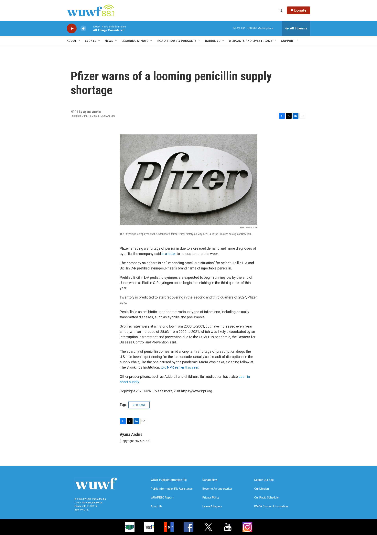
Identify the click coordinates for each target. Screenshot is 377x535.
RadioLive (213, 40)
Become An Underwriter (217, 488)
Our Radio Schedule (266, 497)
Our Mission (261, 488)
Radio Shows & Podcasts (177, 40)
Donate (300, 10)
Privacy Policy (210, 497)
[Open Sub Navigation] (79, 40)
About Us (156, 506)
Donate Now (210, 479)
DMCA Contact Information (271, 506)
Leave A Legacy (212, 506)
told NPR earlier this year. (179, 367)
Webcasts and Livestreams (251, 40)
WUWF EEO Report (162, 497)
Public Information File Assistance (172, 488)
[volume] (83, 28)
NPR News (139, 404)
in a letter (168, 254)
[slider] (89, 28)
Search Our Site (264, 479)
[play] (72, 28)
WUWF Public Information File (169, 479)
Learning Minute (135, 40)
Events (90, 40)
